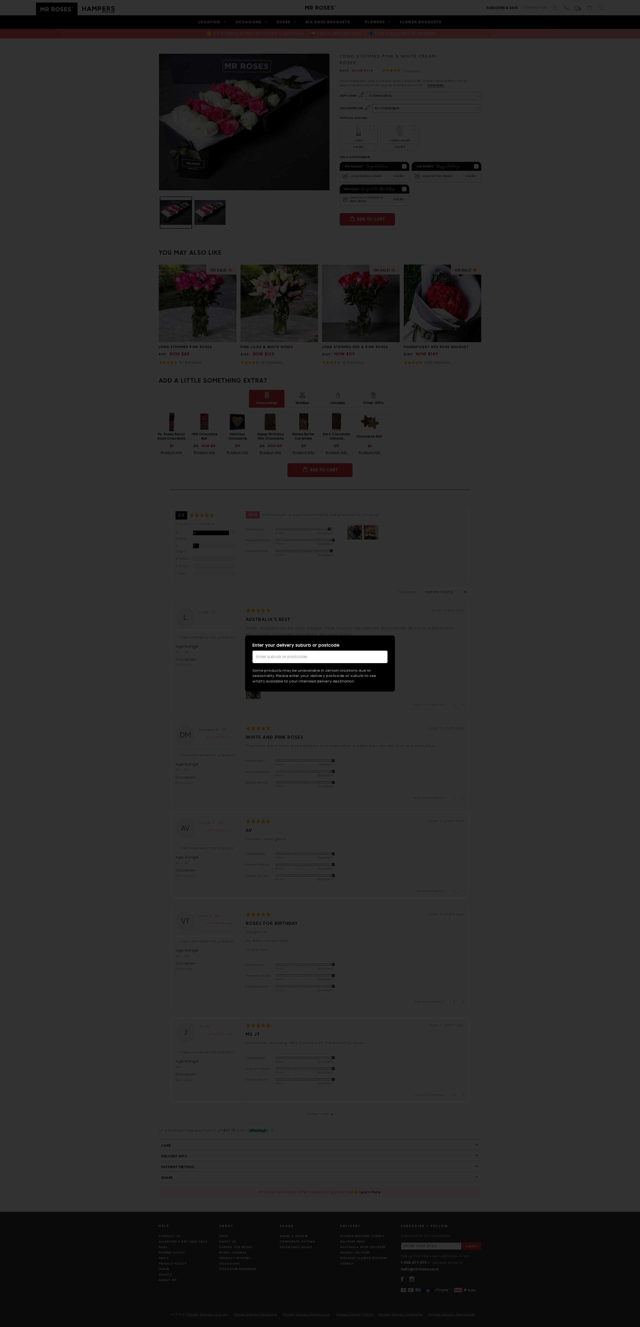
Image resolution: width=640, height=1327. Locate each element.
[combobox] (320, 657)
